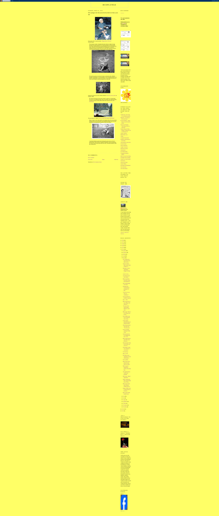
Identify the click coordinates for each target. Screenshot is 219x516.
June (124, 396)
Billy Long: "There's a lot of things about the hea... (127, 313)
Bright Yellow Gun (124, 134)
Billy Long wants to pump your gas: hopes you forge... (126, 363)
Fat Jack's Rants (123, 143)
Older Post (116, 159)
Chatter (122, 136)
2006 (123, 240)
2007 (123, 242)
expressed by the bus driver (111, 95)
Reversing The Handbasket (125, 165)
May (124, 257)
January (124, 250)
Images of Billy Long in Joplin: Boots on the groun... (127, 389)
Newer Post (90, 159)
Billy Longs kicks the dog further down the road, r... (127, 340)
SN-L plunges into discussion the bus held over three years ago (103, 13)
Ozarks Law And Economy (126, 159)
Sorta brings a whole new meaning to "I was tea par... (126, 349)
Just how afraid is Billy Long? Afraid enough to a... (127, 265)
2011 (123, 249)
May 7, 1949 (125, 299)
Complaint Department (125, 137)
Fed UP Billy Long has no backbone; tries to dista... (126, 317)
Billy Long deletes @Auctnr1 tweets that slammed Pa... (126, 280)
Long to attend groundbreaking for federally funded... (127, 322)
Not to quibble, (125, 359)
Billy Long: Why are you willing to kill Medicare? (126, 303)
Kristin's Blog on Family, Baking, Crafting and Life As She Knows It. (126, 130)
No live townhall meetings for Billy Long (126, 331)
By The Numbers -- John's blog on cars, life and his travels (125, 122)
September (125, 401)
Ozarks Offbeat (123, 163)
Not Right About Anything (125, 157)
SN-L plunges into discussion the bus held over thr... (126, 261)
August (124, 399)
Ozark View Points (124, 162)
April (124, 256)
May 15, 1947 (125, 353)
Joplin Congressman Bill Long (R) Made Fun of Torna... (127, 380)
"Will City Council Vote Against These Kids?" (106, 118)
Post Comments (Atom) (97, 162)
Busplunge (124, 208)
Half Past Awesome (124, 148)
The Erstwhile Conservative (126, 142)
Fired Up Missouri (124, 145)
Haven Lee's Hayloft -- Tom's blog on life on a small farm (125, 126)
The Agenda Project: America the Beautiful (126, 373)
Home (103, 159)
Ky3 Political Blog (124, 151)
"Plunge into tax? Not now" (107, 41)
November (125, 405)
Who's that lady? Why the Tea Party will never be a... (127, 344)
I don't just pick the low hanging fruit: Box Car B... (126, 335)
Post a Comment (91, 157)
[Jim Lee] (124, 509)
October (124, 403)
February (125, 252)
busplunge (109, 5)
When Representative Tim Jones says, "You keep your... (127, 326)
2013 (123, 410)
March (124, 254)
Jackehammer (123, 150)
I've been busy (125, 351)
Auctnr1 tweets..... (126, 274)
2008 (123, 243)
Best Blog (124, 23)
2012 (123, 409)
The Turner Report (124, 168)
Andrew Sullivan (124, 133)
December (125, 406)
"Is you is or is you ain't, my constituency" (126, 293)
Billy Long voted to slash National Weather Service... (126, 385)
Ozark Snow (123, 160)
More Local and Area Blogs (126, 156)
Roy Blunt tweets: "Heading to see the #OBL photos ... (127, 356)
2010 (123, 247)
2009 (123, 245)
